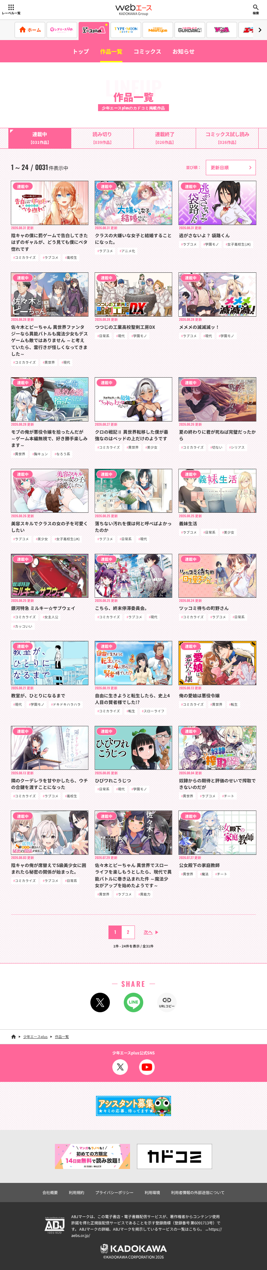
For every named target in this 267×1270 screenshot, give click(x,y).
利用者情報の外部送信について (198, 1192)
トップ (80, 51)
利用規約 (76, 1192)
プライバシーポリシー (114, 1192)
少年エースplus (35, 1036)
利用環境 (152, 1192)
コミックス (147, 51)
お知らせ (183, 51)
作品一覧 (111, 51)
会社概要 (50, 1192)
